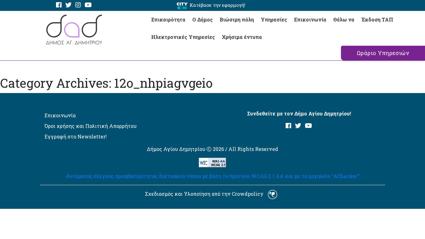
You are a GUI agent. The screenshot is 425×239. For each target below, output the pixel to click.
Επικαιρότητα (168, 19)
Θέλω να (343, 19)
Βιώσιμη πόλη (237, 19)
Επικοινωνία (310, 19)
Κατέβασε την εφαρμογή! (217, 5)
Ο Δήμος (202, 19)
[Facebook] (59, 5)
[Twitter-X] (68, 5)
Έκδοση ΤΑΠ (377, 19)
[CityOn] (182, 5)
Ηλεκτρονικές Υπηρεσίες (183, 37)
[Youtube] (88, 5)
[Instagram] (78, 5)
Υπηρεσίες (274, 19)
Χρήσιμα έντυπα (242, 37)
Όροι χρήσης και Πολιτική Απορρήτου (90, 126)
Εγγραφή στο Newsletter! (75, 136)
